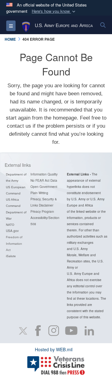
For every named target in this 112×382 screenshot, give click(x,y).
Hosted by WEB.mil (53, 349)
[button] (54, 11)
